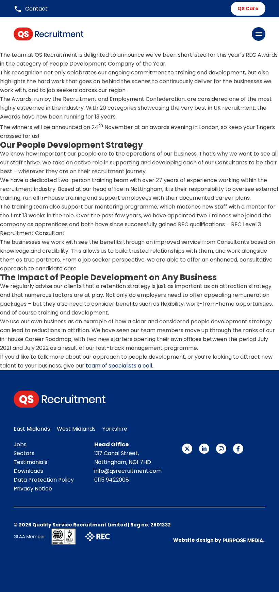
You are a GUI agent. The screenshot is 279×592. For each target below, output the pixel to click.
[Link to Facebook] (238, 449)
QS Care (248, 8)
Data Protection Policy (44, 480)
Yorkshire (114, 429)
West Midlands (76, 429)
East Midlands (32, 429)
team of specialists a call (119, 366)
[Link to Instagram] (221, 449)
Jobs (20, 444)
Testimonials (30, 462)
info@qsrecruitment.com (128, 471)
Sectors (24, 453)
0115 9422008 (111, 480)
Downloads (28, 471)
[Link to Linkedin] (204, 449)
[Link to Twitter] (187, 449)
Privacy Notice (33, 488)
